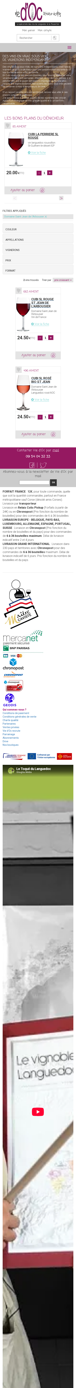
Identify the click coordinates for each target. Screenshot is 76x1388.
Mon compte (44, 30)
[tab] (38, 228)
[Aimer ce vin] (8, 126)
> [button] (61, 198)
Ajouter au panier (23, 190)
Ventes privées (11, 727)
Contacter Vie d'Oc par (38, 450)
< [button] (14, 198)
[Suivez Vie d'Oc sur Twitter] (43, 465)
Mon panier (28, 30)
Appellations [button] (14, 239)
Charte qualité (10, 720)
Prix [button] (8, 260)
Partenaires (9, 723)
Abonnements (11, 737)
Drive (5, 741)
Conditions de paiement (16, 713)
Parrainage (9, 734)
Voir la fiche (38, 152)
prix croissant (62, 280)
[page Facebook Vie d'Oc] (34, 465)
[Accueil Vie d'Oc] (38, 14)
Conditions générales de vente (19, 716)
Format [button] (10, 270)
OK (53, 482)
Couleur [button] (11, 229)
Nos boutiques (11, 744)
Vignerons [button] (12, 250)
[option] (38, 158)
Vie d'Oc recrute (11, 730)
